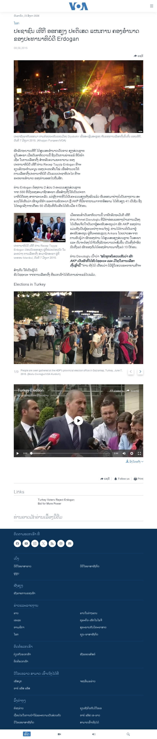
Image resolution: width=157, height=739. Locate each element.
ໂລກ (16, 23)
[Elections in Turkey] (78, 327)
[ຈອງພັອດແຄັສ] (69, 543)
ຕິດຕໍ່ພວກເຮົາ (21, 661)
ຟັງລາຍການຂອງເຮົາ (24, 593)
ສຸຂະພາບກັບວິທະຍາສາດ (93, 627)
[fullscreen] (139, 453)
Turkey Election (31, 390)
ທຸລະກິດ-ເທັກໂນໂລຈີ (91, 620)
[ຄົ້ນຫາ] (128, 734)
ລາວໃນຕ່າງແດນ (88, 613)
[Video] (59, 734)
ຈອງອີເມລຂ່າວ (88, 681)
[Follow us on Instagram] (34, 543)
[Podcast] (61, 543)
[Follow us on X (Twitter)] (43, 543)
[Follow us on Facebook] (17, 543)
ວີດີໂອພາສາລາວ (22, 566)
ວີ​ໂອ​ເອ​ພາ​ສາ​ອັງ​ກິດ (24, 722)
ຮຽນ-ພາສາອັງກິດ (89, 634)
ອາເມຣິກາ (19, 627)
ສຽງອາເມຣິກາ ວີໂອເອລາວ (35, 395)
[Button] (138, 56)
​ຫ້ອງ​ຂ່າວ (19, 708)
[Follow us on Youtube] (26, 543)
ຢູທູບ (16, 573)
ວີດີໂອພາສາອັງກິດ (89, 566)
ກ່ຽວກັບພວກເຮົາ (22, 654)
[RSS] (52, 543)
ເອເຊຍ (17, 620)
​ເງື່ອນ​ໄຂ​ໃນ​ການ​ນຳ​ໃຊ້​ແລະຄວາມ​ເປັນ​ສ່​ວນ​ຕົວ (37, 715)
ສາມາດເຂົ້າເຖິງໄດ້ (89, 722)
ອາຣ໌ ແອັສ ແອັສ (22, 688)
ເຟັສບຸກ (18, 681)
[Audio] (94, 734)
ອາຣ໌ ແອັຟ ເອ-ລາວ (90, 715)
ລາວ (16, 613)
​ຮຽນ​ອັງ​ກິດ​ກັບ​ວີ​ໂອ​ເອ (91, 708)
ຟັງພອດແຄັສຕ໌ (87, 654)
